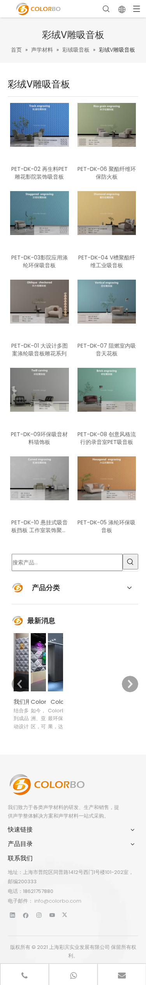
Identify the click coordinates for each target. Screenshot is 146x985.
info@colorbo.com (57, 901)
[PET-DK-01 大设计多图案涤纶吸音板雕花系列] (39, 301)
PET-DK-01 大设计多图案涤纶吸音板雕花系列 (39, 349)
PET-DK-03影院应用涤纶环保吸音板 (39, 261)
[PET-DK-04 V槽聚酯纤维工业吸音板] (106, 213)
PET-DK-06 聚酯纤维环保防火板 (106, 173)
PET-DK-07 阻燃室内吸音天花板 (106, 349)
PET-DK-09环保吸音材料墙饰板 (39, 438)
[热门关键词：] (130, 561)
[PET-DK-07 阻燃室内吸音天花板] (106, 301)
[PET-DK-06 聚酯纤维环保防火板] (106, 124)
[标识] (47, 784)
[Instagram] (39, 915)
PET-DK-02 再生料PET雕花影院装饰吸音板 (39, 173)
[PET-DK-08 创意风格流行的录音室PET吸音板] (106, 389)
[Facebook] (26, 915)
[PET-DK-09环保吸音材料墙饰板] (39, 389)
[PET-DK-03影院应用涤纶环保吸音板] (39, 213)
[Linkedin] (13, 915)
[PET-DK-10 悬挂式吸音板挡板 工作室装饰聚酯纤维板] (39, 478)
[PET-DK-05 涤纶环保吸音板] (106, 478)
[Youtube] (52, 915)
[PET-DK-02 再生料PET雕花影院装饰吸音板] (39, 124)
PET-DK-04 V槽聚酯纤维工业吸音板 (106, 261)
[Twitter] (65, 915)
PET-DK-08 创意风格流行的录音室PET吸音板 (106, 438)
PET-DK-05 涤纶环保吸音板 (106, 526)
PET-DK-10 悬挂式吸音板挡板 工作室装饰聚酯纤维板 (39, 526)
